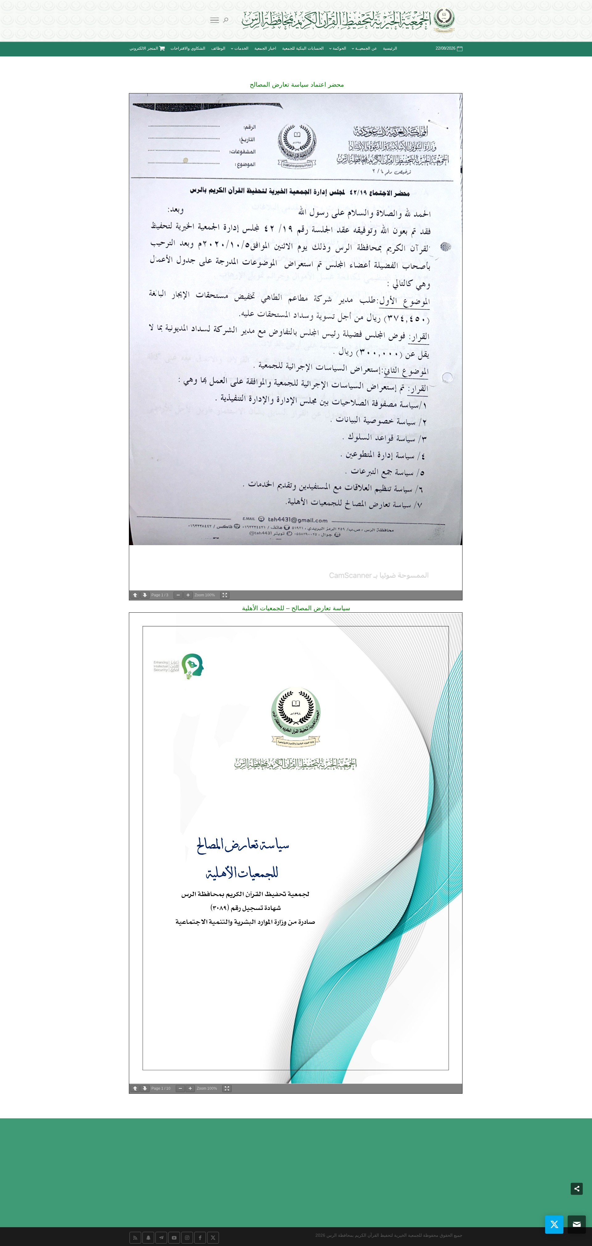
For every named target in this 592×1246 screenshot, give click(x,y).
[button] (577, 1205)
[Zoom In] (188, 595)
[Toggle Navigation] (214, 21)
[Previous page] (135, 595)
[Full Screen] (224, 595)
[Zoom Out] (178, 595)
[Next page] (145, 595)
